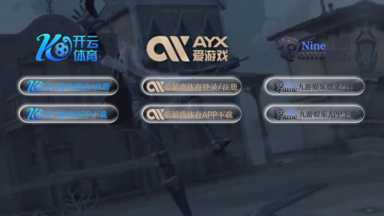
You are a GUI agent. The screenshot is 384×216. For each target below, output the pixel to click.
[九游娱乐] (315, 46)
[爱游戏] (192, 46)
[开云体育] (69, 46)
